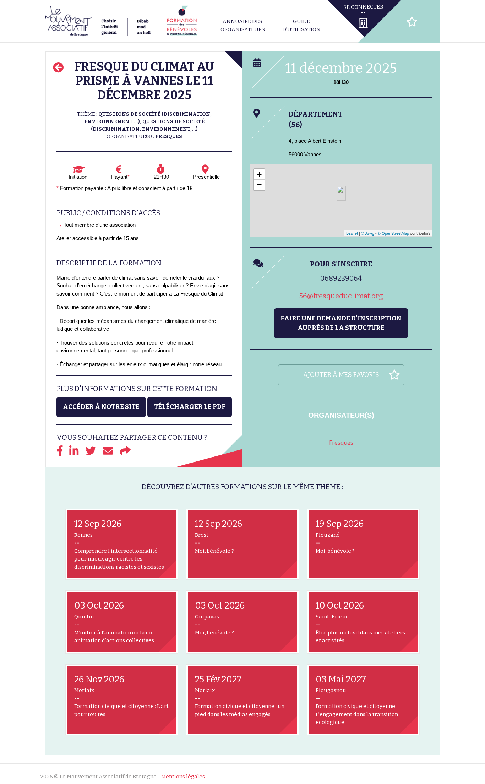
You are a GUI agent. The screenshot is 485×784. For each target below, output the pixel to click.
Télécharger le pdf (189, 407)
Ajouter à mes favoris (341, 375)
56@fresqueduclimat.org (341, 296)
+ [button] (259, 174)
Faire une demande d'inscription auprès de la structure (341, 323)
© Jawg (367, 233)
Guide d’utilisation (301, 25)
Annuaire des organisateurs (242, 25)
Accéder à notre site (101, 407)
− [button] (259, 184)
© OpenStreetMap (393, 233)
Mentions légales (183, 776)
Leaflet (352, 233)
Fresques (341, 443)
